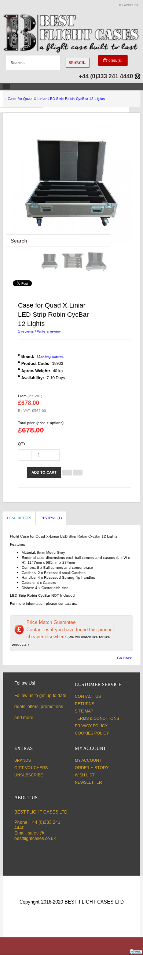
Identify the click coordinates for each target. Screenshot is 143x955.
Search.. (78, 63)
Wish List (85, 775)
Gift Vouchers (31, 767)
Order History (92, 767)
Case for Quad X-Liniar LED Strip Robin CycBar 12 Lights (56, 99)
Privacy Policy (91, 726)
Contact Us (88, 696)
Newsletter (88, 782)
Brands (22, 760)
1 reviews (26, 331)
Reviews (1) (51, 518)
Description (19, 518)
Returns (84, 703)
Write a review (48, 331)
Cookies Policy (92, 733)
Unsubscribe (28, 775)
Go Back (124, 658)
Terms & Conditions (97, 718)
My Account (88, 760)
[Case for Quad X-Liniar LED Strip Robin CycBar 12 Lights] (50, 262)
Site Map (84, 711)
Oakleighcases (50, 356)
